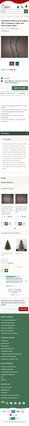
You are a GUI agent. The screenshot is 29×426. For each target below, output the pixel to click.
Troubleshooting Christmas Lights (11, 354)
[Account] (18, 7)
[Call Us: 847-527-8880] (22, 7)
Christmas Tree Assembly (8, 356)
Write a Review (15, 28)
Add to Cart (19, 88)
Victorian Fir (18, 253)
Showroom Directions (7, 330)
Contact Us (4, 341)
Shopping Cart (5, 390)
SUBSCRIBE (23, 309)
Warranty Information (7, 348)
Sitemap (3, 380)
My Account (5, 384)
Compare (22, 93)
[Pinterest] (15, 403)
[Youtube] (11, 403)
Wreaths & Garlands (7, 369)
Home (3, 16)
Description (5, 133)
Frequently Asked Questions (9, 398)
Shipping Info (5, 343)
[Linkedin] (19, 403)
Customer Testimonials (8, 325)
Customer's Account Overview (10, 395)
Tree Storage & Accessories (9, 372)
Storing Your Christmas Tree (9, 359)
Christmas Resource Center (9, 333)
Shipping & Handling (7, 328)
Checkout (4, 392)
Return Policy (5, 346)
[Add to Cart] (6, 223)
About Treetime (7, 317)
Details (3, 178)
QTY (3, 88)
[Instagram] (7, 403)
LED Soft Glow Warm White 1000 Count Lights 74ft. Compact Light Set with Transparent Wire (8, 210)
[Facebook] (23, 403)
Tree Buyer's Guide (6, 351)
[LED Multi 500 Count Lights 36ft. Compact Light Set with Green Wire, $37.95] (21, 199)
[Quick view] (10, 223)
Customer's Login (6, 387)
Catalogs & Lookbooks (8, 374)
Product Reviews (7, 182)
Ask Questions (5, 30)
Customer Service (7, 337)
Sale (2, 377)
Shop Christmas (7, 363)
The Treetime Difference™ (9, 320)
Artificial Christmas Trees (8, 366)
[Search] (26, 11)
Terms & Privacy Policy (7, 323)
